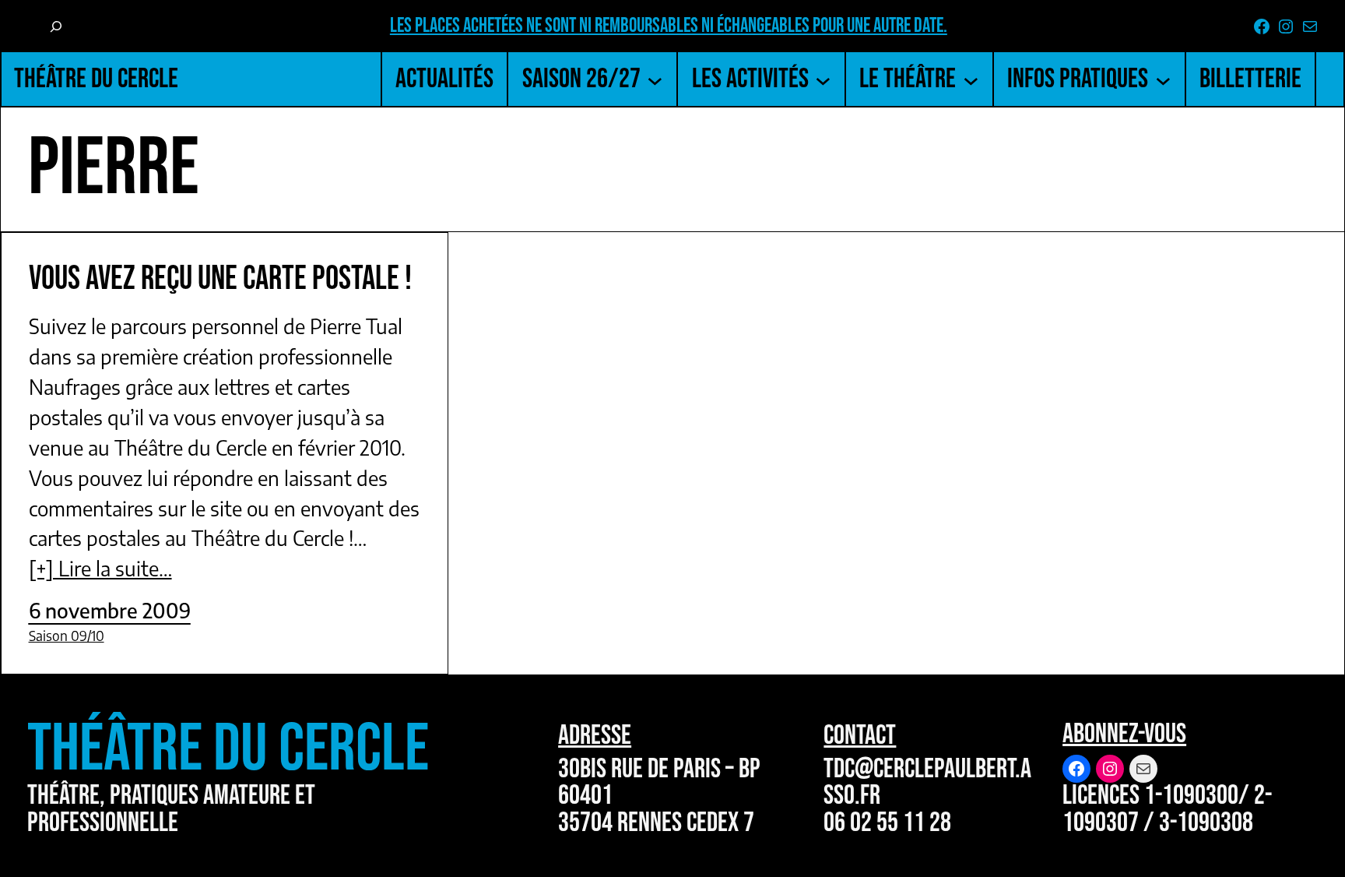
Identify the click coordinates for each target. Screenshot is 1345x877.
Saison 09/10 (66, 635)
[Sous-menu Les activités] (823, 79)
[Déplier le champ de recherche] (56, 27)
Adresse (594, 736)
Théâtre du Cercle (96, 79)
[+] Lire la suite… (100, 568)
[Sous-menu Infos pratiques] (1163, 79)
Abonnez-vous (1124, 734)
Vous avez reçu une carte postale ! (220, 279)
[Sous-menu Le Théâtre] (971, 79)
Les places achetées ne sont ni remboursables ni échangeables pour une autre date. (668, 26)
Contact (860, 736)
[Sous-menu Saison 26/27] (655, 79)
